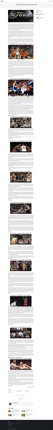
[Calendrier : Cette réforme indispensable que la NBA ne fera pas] (37, 14)
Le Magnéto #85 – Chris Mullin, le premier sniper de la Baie (29, 414)
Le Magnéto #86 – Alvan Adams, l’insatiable (15, 414)
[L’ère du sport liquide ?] (37, 12)
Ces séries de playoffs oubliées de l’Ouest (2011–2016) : (29, 410)
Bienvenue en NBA (26, 390)
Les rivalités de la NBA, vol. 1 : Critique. (20, 390)
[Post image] (9, 411)
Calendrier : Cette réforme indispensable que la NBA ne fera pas (41, 14)
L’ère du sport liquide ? (40, 11)
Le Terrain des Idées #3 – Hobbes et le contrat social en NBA (41, 18)
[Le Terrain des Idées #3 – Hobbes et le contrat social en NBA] (37, 18)
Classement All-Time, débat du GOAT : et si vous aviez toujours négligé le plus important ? (16, 411)
